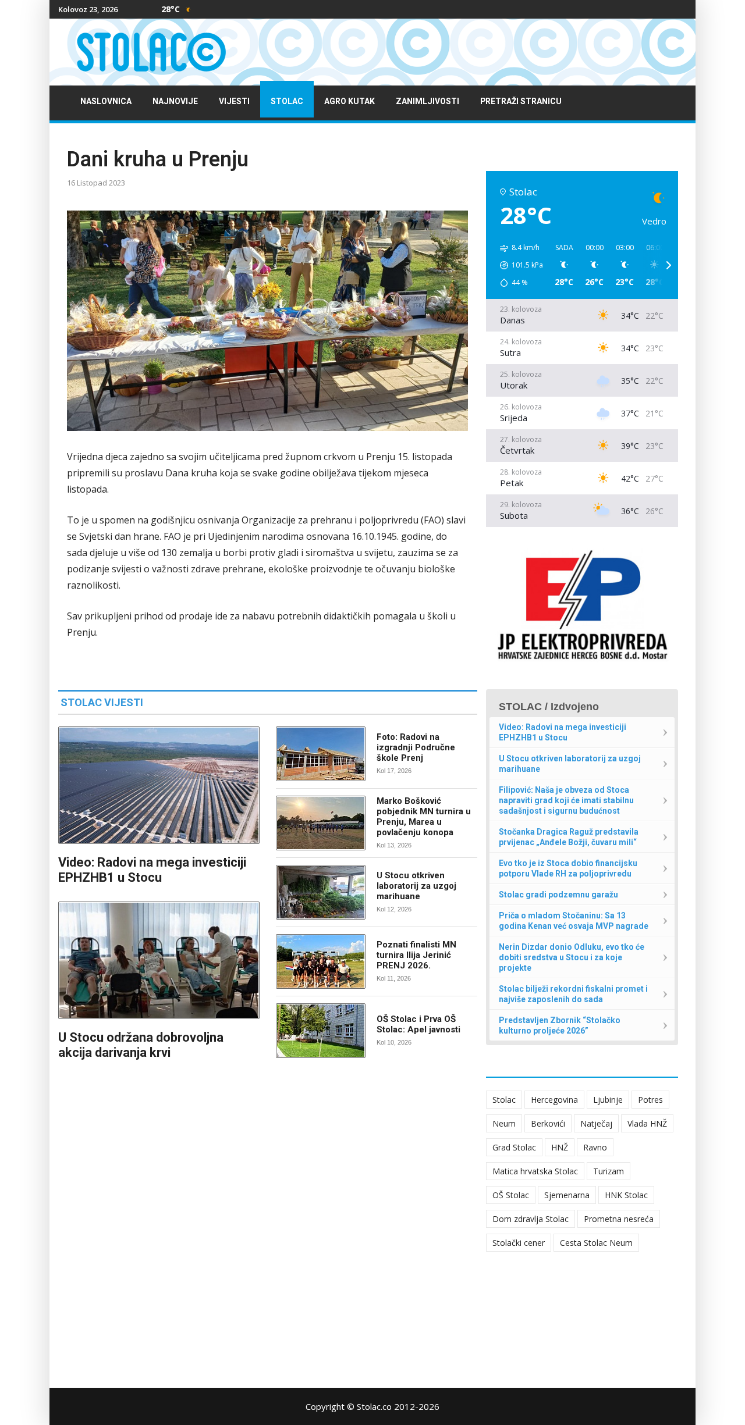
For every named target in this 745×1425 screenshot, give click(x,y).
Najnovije (175, 101)
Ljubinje (608, 1099)
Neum (504, 1123)
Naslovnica (106, 101)
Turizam (608, 1171)
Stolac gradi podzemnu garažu (558, 894)
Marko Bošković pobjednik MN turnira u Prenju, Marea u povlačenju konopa (424, 817)
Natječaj (596, 1123)
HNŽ (559, 1147)
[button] (517, 265)
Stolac (287, 101)
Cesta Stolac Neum (596, 1242)
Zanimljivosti (427, 101)
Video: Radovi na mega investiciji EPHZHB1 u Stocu (152, 870)
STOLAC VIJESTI (102, 702)
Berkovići (548, 1123)
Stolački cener (518, 1242)
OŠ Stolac (510, 1194)
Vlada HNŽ (647, 1123)
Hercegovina (554, 1099)
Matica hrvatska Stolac (535, 1171)
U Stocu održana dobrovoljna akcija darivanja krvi (141, 1045)
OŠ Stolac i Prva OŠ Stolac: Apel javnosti (418, 1024)
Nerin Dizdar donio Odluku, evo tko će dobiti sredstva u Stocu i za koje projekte (571, 957)
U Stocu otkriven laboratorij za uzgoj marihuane (416, 886)
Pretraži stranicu (521, 101)
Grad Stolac (514, 1147)
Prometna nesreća (619, 1218)
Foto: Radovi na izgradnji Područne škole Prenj (416, 747)
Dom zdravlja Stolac (530, 1218)
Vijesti (234, 101)
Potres (650, 1099)
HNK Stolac (626, 1194)
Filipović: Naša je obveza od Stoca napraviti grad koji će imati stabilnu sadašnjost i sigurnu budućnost (566, 800)
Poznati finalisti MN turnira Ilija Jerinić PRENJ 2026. (416, 955)
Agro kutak (349, 101)
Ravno (595, 1147)
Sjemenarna (567, 1194)
